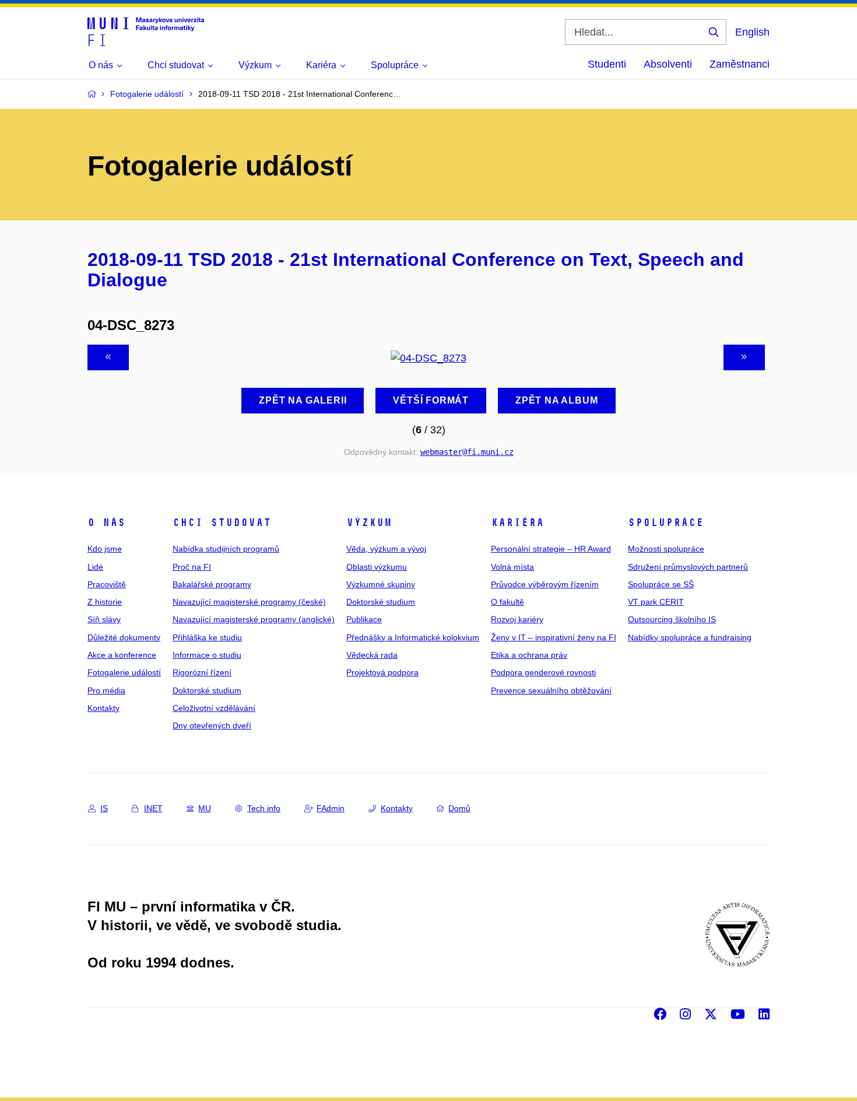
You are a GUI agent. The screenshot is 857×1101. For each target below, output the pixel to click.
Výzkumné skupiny (380, 584)
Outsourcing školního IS (672, 619)
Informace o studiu (207, 655)
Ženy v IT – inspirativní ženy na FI (553, 637)
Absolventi (668, 64)
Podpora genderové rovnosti (543, 672)
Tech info (263, 808)
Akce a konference (121, 655)
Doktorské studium (207, 690)
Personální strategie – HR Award (551, 548)
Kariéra (517, 522)
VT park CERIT (656, 601)
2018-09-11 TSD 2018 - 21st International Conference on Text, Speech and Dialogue (415, 270)
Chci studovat (222, 522)
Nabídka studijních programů (226, 548)
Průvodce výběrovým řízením (545, 584)
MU (204, 808)
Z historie (104, 601)
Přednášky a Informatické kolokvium (412, 637)
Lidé (95, 566)
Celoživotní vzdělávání (214, 708)
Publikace (364, 619)
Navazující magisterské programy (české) (249, 601)
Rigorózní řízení (202, 672)
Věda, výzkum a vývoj (386, 548)
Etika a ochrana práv (529, 655)
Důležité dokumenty (123, 637)
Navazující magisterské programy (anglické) (254, 619)
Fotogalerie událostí (124, 672)
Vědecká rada (372, 655)
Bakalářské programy (212, 584)
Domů (459, 808)
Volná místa (512, 566)
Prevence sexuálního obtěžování (551, 690)
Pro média (106, 690)
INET (153, 808)
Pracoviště (106, 584)
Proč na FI (192, 566)
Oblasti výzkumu (376, 566)
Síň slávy (104, 619)
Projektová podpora (382, 672)
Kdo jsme (104, 548)
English (752, 32)
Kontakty (103, 708)
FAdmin (331, 808)
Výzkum (369, 522)
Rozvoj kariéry (517, 619)
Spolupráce (666, 522)
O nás (106, 522)
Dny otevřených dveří (212, 725)
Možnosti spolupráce (666, 548)
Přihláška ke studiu (207, 637)
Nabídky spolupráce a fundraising (689, 637)
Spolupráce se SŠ (661, 584)
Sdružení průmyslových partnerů (688, 566)
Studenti (607, 64)
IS (104, 808)
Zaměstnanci (740, 64)
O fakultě (507, 601)
